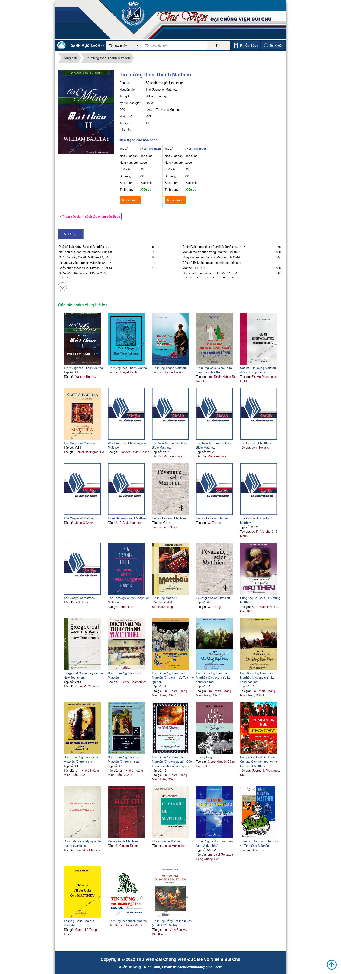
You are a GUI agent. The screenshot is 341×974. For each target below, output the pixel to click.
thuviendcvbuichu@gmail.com (197, 967)
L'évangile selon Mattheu (212, 518)
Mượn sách (130, 200)
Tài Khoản (276, 45)
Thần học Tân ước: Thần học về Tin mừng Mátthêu (259, 843)
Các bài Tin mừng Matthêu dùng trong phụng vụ (258, 369)
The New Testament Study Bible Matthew (170, 445)
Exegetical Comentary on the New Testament (83, 675)
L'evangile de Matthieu (123, 841)
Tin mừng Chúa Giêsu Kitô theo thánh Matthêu (214, 369)
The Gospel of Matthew (79, 443)
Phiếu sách (249, 45)
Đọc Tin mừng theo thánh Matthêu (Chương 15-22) (125, 759)
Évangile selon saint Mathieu (127, 518)
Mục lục (70, 234)
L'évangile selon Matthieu (169, 518)
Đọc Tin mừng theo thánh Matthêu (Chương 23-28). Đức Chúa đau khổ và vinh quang (172, 761)
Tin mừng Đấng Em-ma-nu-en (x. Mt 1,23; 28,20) (172, 923)
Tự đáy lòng (204, 757)
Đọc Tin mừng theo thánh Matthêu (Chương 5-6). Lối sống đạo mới (257, 677)
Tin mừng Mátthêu (164, 598)
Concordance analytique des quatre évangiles (83, 843)
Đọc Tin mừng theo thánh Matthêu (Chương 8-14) (81, 759)
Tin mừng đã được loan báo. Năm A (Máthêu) (215, 843)
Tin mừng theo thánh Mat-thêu (128, 921)
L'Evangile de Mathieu (166, 841)
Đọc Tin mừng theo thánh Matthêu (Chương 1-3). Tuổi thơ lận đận (173, 677)
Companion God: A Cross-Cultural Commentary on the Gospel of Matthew (259, 761)
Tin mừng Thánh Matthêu (169, 367)
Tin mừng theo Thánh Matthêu (107, 57)
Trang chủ (69, 57)
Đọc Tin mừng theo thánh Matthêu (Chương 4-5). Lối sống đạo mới (213, 677)
